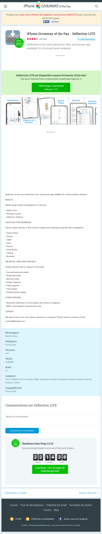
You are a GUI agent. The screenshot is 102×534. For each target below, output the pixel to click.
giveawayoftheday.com (41, 525)
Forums (47, 510)
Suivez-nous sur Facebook (75, 519)
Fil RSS (18, 519)
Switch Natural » (88, 492)
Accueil (14, 505)
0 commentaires (86, 39)
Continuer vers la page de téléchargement (50, 469)
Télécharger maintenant (51, 87)
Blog (56, 510)
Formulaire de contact (80, 505)
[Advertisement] (62, 63)
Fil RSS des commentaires (42, 519)
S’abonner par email (56, 505)
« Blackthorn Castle (15, 492)
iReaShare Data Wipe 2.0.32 (37, 443)
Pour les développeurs (32, 505)
